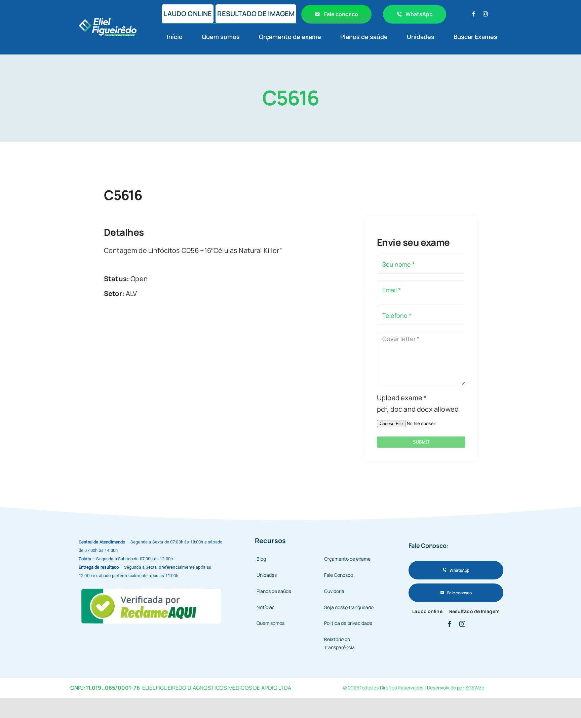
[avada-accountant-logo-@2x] (108, 21)
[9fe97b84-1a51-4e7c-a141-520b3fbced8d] (152, 587)
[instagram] (485, 13)
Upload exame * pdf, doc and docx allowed (418, 403)
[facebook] (473, 13)
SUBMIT (421, 442)
